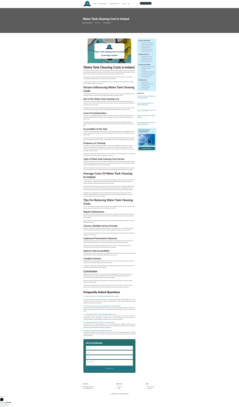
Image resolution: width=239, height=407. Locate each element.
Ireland (120, 81)
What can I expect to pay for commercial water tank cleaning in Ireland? (103, 306)
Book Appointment (145, 3)
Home (94, 3)
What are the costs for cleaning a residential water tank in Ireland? (102, 296)
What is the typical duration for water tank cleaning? (99, 330)
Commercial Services (114, 3)
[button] (109, 296)
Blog (129, 3)
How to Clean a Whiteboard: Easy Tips (146, 110)
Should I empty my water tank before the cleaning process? (100, 322)
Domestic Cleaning (102, 3)
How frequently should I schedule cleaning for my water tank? (101, 314)
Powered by (3, 402)
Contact (124, 3)
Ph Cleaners (110, 285)
